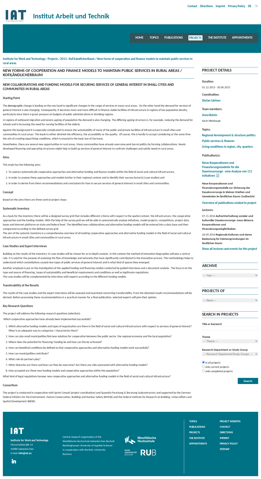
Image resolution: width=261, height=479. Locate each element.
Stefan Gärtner (211, 100)
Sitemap (224, 449)
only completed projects (219, 371)
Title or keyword (212, 324)
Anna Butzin (209, 115)
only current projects (217, 367)
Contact (192, 6)
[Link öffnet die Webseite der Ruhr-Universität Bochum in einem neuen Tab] (140, 455)
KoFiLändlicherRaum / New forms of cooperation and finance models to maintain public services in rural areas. (97, 61)
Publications (173, 37)
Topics (154, 37)
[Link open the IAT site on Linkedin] (15, 463)
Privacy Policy (236, 6)
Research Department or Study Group (225, 350)
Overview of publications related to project (229, 203)
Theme (206, 337)
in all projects (212, 362)
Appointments (242, 37)
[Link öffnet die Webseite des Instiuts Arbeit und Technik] (17, 434)
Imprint (220, 6)
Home (139, 37)
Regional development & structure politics (228, 135)
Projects (195, 37)
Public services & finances (218, 141)
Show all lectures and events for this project (229, 249)
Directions (206, 6)
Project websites (230, 421)
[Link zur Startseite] (16, 21)
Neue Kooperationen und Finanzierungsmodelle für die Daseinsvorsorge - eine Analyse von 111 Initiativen (227, 170)
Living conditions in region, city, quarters (227, 147)
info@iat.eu (25, 453)
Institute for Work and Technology (24, 59)
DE (249, 6)
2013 (63, 59)
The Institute (217, 37)
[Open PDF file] (218, 176)
